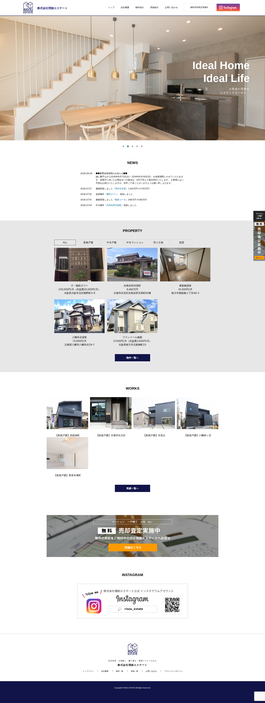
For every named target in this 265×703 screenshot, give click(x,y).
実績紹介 (154, 7)
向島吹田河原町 (113, 205)
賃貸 (181, 242)
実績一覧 (134, 671)
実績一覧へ (132, 488)
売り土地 (158, 242)
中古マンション (135, 242)
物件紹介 (139, 7)
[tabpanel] (132, 78)
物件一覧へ (132, 357)
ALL (65, 242)
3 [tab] (132, 146)
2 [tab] (127, 146)
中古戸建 (112, 242)
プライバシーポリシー (173, 671)
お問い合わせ (171, 7)
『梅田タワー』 (111, 194)
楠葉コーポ (120, 199)
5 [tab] (141, 146)
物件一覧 (119, 671)
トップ (111, 7)
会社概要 (125, 7)
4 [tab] (137, 146)
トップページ (88, 671)
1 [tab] (123, 146)
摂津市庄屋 (120, 188)
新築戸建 (88, 242)
